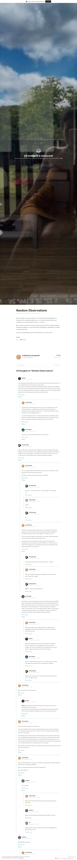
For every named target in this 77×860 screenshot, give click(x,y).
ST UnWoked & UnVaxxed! (38, 155)
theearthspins (28, 429)
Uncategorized (27, 313)
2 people (27, 437)
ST (29, 822)
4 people (26, 549)
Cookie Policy (21, 857)
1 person (26, 788)
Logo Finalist (57, 365)
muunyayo (27, 780)
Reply (20, 396)
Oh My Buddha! (20, 365)
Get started (48, 1)
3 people (23, 394)
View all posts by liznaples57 (27, 357)
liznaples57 (19, 313)
